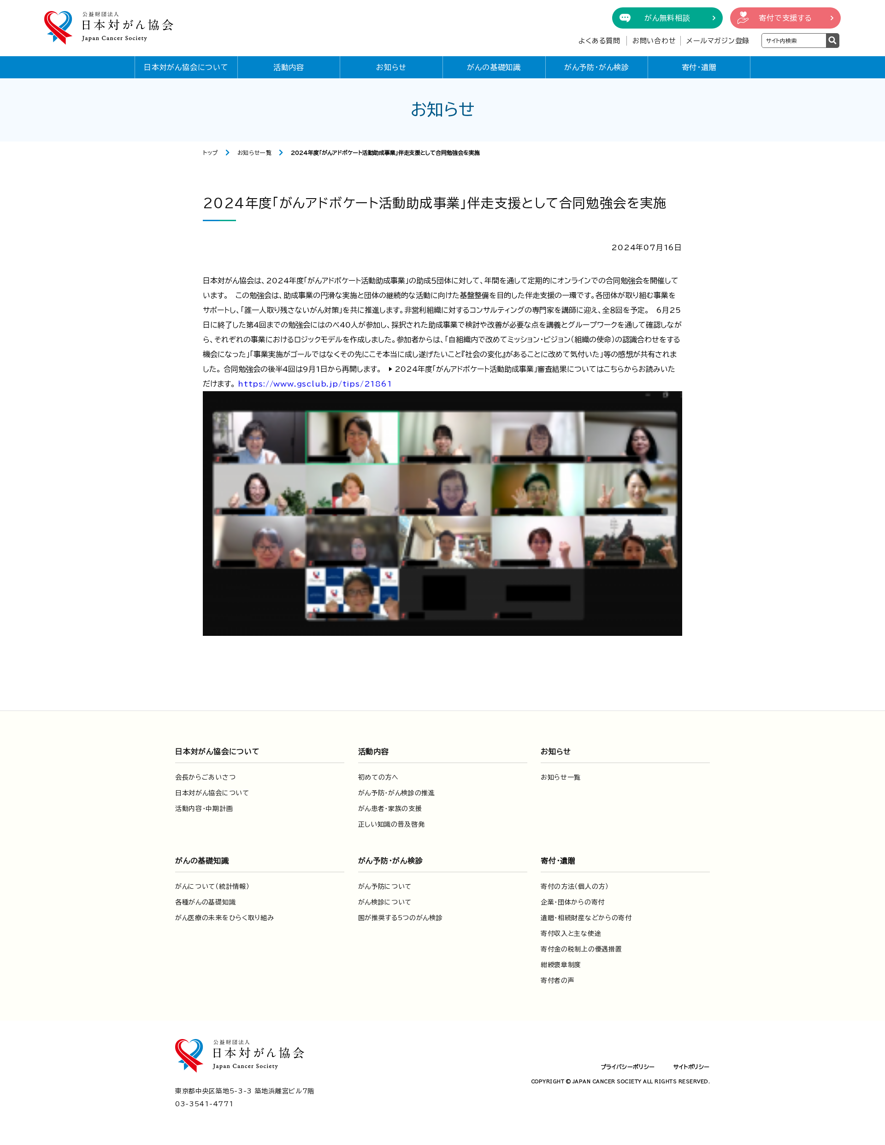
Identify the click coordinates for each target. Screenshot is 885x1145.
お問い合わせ (654, 40)
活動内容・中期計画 (204, 808)
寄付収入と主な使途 (571, 933)
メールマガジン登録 (717, 40)
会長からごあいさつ (205, 777)
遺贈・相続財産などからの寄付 (586, 918)
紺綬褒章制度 (561, 965)
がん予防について (385, 886)
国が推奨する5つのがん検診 (400, 918)
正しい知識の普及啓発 (391, 824)
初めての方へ (378, 777)
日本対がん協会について (186, 67)
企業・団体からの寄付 (573, 902)
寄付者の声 (558, 980)
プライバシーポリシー (628, 1066)
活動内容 (288, 67)
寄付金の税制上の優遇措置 (581, 949)
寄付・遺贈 (699, 67)
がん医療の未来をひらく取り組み (224, 918)
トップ (210, 152)
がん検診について (385, 902)
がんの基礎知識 (494, 67)
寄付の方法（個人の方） (575, 886)
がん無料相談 (667, 18)
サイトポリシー (691, 1066)
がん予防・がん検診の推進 (396, 793)
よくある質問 (599, 40)
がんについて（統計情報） (212, 886)
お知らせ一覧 (254, 152)
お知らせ (391, 67)
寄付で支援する (785, 18)
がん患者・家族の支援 (390, 808)
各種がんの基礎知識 (205, 902)
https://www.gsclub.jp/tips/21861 (315, 384)
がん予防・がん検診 (596, 67)
